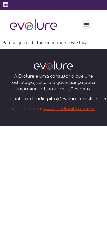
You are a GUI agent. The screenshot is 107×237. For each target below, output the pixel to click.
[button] (86, 24)
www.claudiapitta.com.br (69, 108)
